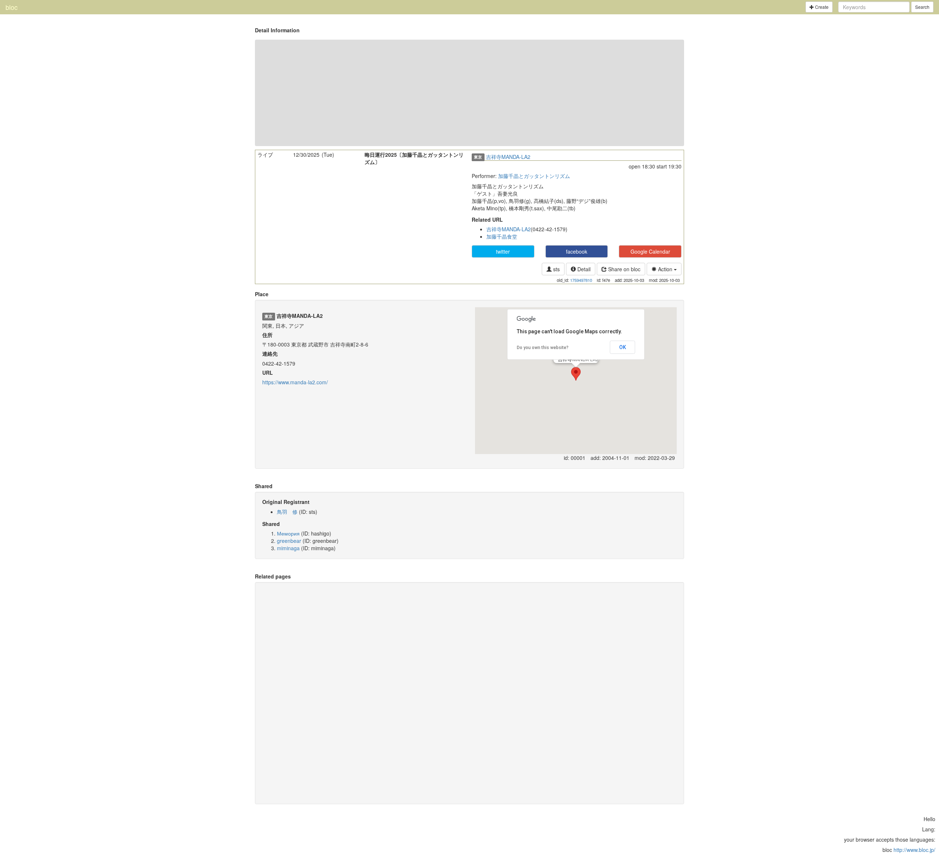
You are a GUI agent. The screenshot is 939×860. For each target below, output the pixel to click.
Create (821, 7)
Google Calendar (650, 251)
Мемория (288, 533)
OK (622, 347)
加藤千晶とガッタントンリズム (534, 175)
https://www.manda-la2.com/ (295, 382)
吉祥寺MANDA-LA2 (508, 156)
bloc (12, 7)
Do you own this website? (543, 347)
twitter (503, 251)
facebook (576, 251)
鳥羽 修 (287, 511)
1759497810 (581, 280)
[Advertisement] (469, 92)
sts (556, 269)
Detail (583, 269)
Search (922, 7)
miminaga (288, 548)
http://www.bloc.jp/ (914, 849)
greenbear (289, 540)
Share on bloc (623, 269)
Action (665, 269)
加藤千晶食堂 (501, 236)
